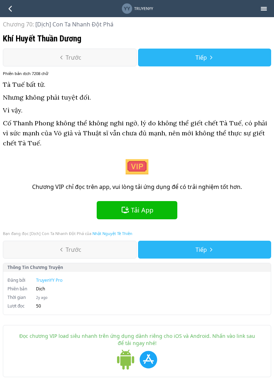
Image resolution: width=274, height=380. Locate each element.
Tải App (142, 210)
